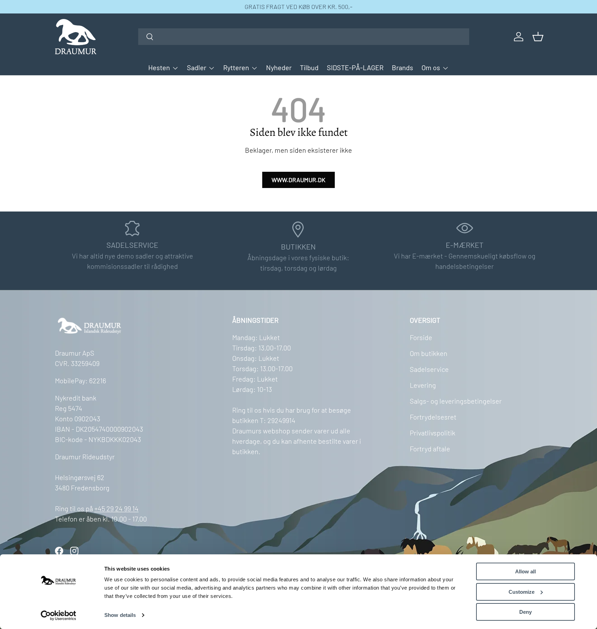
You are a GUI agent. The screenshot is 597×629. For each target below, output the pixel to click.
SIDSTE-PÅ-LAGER (355, 67)
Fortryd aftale (430, 448)
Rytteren (236, 67)
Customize (521, 592)
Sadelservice (429, 369)
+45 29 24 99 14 (116, 508)
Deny (525, 612)
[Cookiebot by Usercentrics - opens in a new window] (58, 615)
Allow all (525, 571)
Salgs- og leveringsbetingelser (456, 401)
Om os (430, 67)
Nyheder (279, 67)
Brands (402, 67)
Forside (421, 337)
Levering (423, 385)
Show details (120, 615)
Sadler (196, 67)
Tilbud (309, 67)
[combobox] (304, 36)
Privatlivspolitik (432, 433)
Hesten (159, 67)
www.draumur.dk (298, 180)
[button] (538, 36)
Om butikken (428, 353)
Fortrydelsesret (433, 417)
